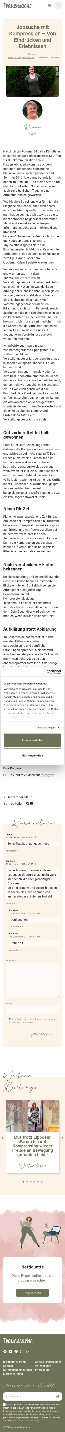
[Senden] (56, 1397)
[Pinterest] (16, 1351)
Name (9, 1003)
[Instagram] (21, 1351)
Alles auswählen (32, 740)
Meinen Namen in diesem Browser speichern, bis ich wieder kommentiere (32, 1021)
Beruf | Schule (14, 57)
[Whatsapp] (27, 1351)
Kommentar (12, 960)
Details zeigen (46, 727)
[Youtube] (10, 1351)
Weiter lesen (32, 1166)
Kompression (28, 57)
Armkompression (25, 278)
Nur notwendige (32, 755)
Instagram (47, 775)
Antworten (11, 851)
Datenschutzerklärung (28, 1420)
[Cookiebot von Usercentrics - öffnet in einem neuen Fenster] (46, 672)
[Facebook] (5, 1351)
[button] (28, 803)
